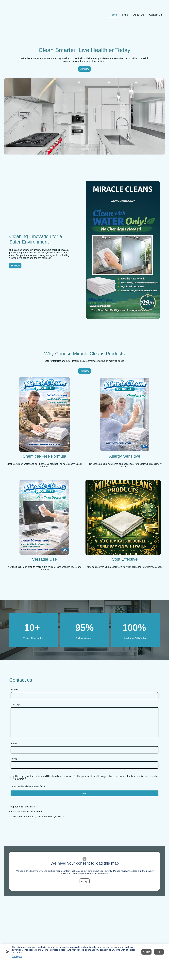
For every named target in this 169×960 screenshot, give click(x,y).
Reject (159, 951)
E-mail (14, 743)
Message (15, 704)
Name (14, 689)
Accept (84, 881)
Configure (17, 956)
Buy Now (84, 69)
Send (84, 793)
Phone (14, 758)
